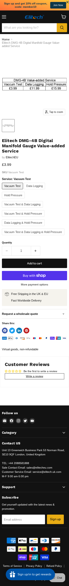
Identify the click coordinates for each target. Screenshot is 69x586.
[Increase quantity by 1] (35, 251)
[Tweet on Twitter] (12, 330)
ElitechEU (12, 157)
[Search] (62, 27)
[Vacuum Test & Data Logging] (23, 208)
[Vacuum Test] (13, 190)
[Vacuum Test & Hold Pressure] (23, 217)
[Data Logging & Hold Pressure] (24, 227)
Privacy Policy (34, 566)
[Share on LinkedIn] (19, 330)
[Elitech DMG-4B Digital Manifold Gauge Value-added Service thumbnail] (8, 125)
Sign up (55, 519)
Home (6, 39)
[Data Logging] (35, 190)
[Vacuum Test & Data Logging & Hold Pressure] (33, 236)
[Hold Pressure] (14, 199)
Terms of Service (12, 566)
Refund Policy (54, 566)
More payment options (34, 284)
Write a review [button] (34, 376)
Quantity (7, 242)
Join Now (58, 5)
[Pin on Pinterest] (26, 330)
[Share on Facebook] (5, 330)
